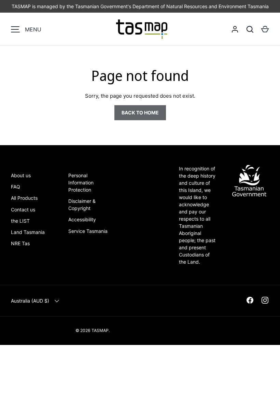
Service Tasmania (88, 231)
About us (21, 175)
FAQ (15, 187)
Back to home (140, 112)
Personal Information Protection (81, 182)
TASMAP (100, 330)
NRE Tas (20, 243)
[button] (264, 29)
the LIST (20, 221)
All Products (24, 198)
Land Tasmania (28, 232)
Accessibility (82, 219)
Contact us (23, 209)
